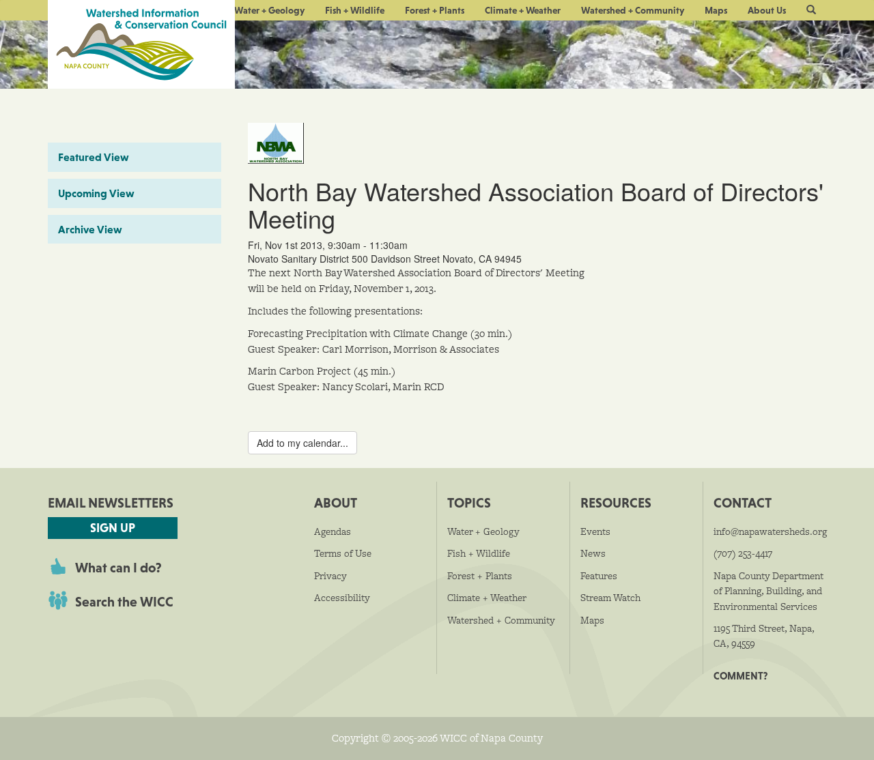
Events (595, 531)
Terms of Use (342, 553)
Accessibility (342, 597)
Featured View (93, 157)
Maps (716, 10)
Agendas (332, 531)
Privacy (330, 576)
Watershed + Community (632, 10)
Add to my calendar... (302, 443)
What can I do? (118, 567)
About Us (767, 10)
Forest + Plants (434, 10)
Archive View (90, 229)
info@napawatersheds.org (770, 531)
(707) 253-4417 (743, 553)
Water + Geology (269, 10)
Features (598, 576)
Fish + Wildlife (354, 10)
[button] (811, 10)
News (593, 553)
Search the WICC (124, 601)
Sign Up (112, 528)
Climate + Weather (523, 10)
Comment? (740, 676)
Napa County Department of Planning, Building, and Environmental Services (768, 591)
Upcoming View (96, 193)
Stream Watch (610, 597)
